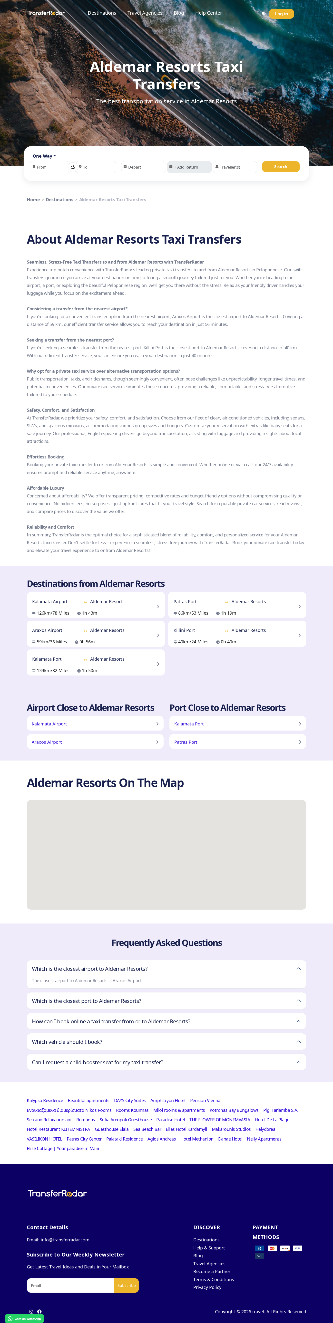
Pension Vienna (205, 1100)
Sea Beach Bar (147, 1129)
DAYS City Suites (130, 1100)
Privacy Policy (207, 1287)
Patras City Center (84, 1139)
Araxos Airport (47, 742)
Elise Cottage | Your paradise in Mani (63, 1148)
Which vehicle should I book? (67, 1041)
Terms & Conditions (213, 1279)
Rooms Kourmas (132, 1110)
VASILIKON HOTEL (44, 1139)
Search (280, 166)
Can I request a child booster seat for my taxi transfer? (97, 1062)
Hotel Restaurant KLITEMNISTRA (58, 1129)
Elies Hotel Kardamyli (186, 1129)
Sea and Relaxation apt (49, 1120)
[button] (73, 167)
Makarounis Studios (231, 1129)
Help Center (208, 12)
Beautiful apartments (88, 1100)
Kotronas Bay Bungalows (234, 1110)
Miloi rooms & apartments (179, 1110)
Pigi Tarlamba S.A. (280, 1110)
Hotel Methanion (197, 1139)
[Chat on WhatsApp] (24, 1318)
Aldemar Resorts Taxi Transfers (112, 199)
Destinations (102, 12)
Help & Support (209, 1248)
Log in (281, 14)
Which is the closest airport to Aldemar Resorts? (89, 968)
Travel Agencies (145, 12)
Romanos (85, 1120)
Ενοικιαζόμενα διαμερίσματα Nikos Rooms (69, 1110)
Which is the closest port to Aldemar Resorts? (86, 1000)
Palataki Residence (124, 1139)
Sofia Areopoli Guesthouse (126, 1120)
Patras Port (185, 742)
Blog (179, 12)
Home (33, 199)
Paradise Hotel (170, 1120)
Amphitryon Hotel (168, 1100)
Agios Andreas (161, 1139)
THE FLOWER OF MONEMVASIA (219, 1120)
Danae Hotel (230, 1139)
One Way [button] (42, 156)
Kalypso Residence (45, 1100)
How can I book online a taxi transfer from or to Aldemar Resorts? (111, 1021)
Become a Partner (211, 1271)
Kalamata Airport (49, 724)
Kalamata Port (189, 724)
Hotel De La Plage (272, 1120)
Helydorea (265, 1129)
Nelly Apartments (264, 1139)
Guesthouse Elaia (112, 1129)
